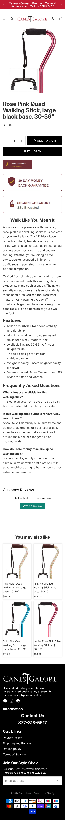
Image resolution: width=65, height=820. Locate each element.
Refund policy (12, 749)
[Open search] (12, 19)
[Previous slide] (4, 5)
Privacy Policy (12, 738)
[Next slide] (61, 5)
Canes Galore (26, 793)
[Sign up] (57, 780)
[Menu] (4, 18)
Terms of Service (14, 754)
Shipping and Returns (17, 743)
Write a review (32, 506)
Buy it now (32, 151)
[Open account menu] (53, 19)
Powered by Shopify (44, 793)
